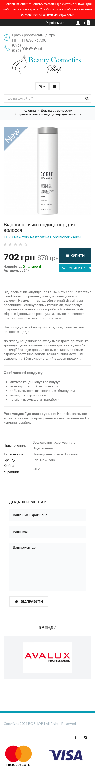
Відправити (31, 601)
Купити (78, 255)
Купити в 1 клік (79, 268)
